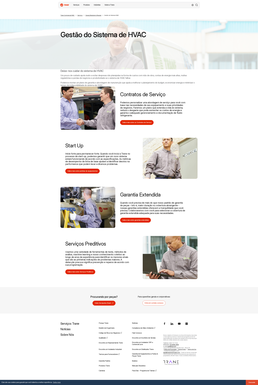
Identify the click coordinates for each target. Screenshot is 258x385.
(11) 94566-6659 (174, 344)
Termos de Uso (192, 349)
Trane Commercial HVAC (67, 15)
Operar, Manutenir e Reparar (93, 15)
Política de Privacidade (170, 349)
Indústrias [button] (97, 5)
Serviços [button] (76, 5)
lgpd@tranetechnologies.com (171, 352)
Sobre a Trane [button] (109, 5)
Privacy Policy (182, 349)
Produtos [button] (86, 5)
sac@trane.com (171, 346)
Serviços (80, 15)
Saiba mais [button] (57, 382)
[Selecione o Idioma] (192, 5)
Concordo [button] (252, 382)
